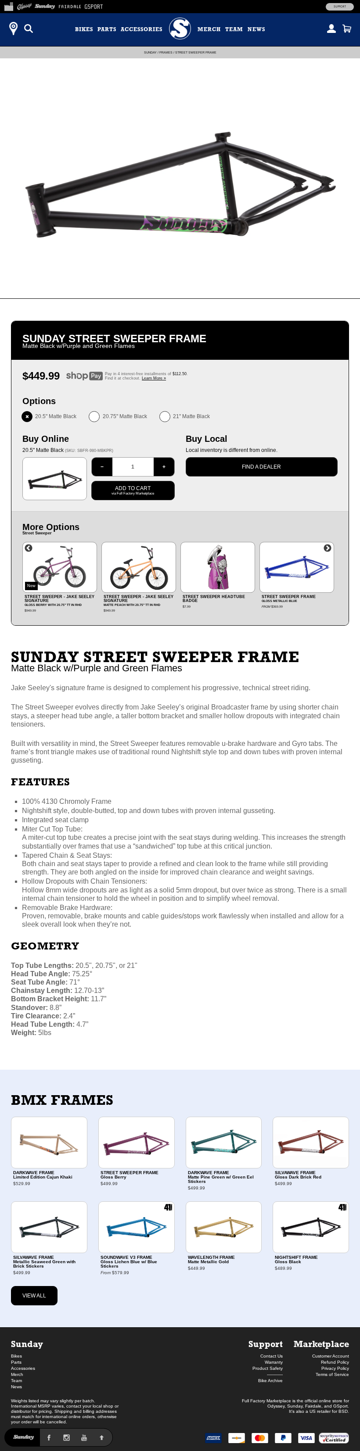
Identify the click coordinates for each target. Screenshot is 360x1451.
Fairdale (313, 1406)
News (256, 29)
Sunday (150, 52)
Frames (166, 52)
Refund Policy (335, 1362)
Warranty (274, 1362)
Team (234, 29)
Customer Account (330, 1356)
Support (340, 6)
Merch (209, 29)
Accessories (141, 29)
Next (327, 548)
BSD (343, 1411)
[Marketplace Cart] (347, 28)
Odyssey (275, 1406)
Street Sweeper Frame (195, 52)
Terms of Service (332, 1374)
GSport (340, 1406)
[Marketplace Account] (331, 28)
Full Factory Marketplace (266, 1400)
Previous (28, 548)
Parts (106, 29)
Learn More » (154, 378)
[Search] (28, 28)
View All (34, 1296)
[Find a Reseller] (13, 28)
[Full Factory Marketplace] (8, 5)
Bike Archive (270, 1380)
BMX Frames (62, 1100)
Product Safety (267, 1368)
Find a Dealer (261, 467)
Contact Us (271, 1356)
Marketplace (321, 1344)
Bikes (84, 29)
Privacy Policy (335, 1368)
